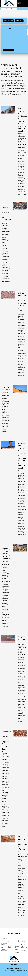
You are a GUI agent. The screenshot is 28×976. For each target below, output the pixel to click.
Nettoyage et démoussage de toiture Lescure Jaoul (17, 940)
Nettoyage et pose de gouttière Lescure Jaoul (10, 947)
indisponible (4, 9)
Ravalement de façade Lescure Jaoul (17, 946)
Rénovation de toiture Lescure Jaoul (4, 938)
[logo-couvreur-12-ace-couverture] (9, 3)
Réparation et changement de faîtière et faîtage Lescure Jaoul (4, 944)
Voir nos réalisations (8, 20)
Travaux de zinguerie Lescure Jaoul (10, 941)
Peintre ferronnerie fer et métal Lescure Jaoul (24, 948)
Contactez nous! (19, 20)
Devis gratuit (19, 970)
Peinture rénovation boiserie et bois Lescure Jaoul (24, 942)
